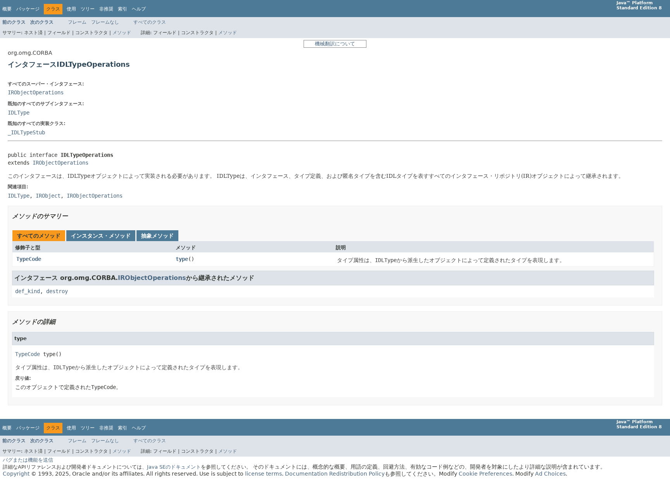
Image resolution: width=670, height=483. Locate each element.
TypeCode (28, 259)
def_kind (27, 291)
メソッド (121, 32)
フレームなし (105, 22)
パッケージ (28, 9)
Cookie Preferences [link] (485, 474)
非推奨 (106, 9)
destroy (57, 291)
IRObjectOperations (36, 92)
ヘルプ (139, 9)
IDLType (18, 112)
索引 (122, 9)
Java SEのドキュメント (174, 467)
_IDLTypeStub (26, 132)
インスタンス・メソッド (101, 236)
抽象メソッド (157, 236)
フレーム (77, 22)
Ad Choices (550, 474)
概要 (7, 9)
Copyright (16, 474)
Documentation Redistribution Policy (335, 474)
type (182, 259)
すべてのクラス (149, 22)
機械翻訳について (335, 44)
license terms (263, 474)
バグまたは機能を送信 (28, 460)
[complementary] (485, 474)
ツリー (88, 9)
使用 (71, 9)
